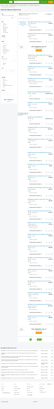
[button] (49, 30)
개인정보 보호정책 (17, 388)
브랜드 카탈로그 (16, 394)
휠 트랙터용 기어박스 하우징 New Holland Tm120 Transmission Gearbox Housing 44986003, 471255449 (18, 363)
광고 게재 (38, 50)
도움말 (2, 388)
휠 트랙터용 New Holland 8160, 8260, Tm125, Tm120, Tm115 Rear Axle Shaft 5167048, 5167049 (17, 372)
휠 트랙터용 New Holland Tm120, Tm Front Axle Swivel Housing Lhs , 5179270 (14, 369)
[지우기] (15, 16)
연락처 (2, 390)
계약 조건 (15, 386)
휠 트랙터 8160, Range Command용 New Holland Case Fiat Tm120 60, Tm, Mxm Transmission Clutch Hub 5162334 (19, 375)
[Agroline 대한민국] (4, 2)
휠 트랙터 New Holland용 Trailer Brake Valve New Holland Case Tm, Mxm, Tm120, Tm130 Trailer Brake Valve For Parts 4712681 (19, 367)
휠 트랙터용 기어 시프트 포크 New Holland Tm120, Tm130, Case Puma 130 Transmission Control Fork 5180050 (18, 353)
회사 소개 (2, 386)
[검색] (15, 2)
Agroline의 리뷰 (16, 392)
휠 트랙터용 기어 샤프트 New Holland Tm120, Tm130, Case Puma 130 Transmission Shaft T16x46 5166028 (19, 350)
